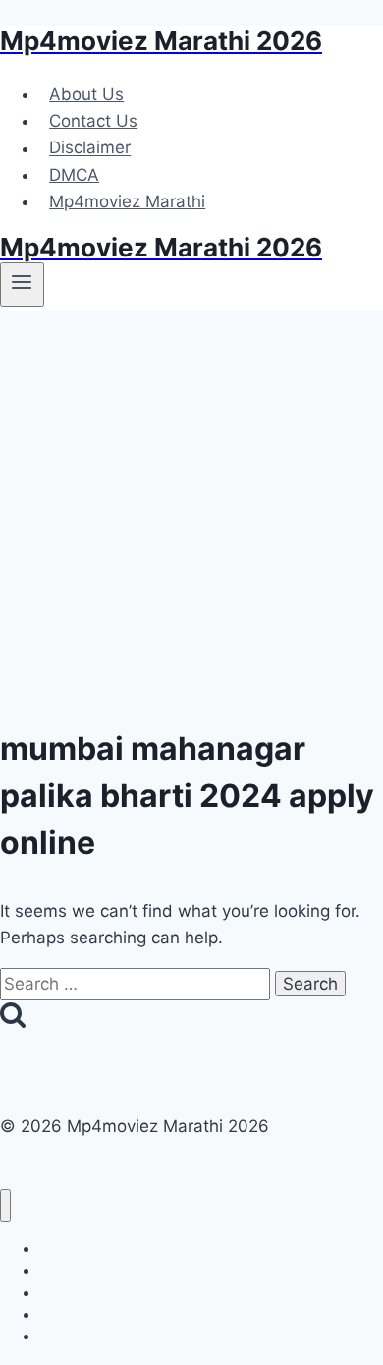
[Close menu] (5, 1205)
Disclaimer (90, 148)
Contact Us (93, 121)
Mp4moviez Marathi (127, 201)
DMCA (74, 175)
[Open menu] (22, 284)
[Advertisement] (191, 512)
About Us (86, 94)
